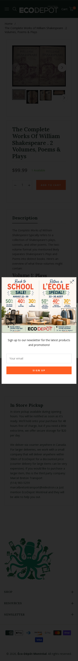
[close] (71, 282)
